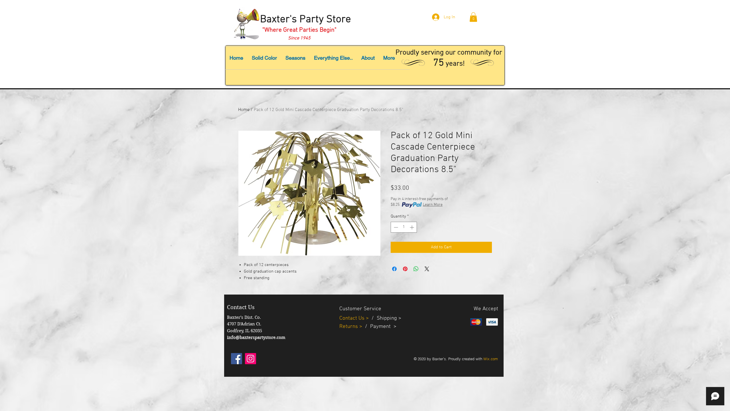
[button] (473, 17)
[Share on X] (426, 268)
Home (244, 110)
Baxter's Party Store (305, 19)
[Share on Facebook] (394, 268)
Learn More (433, 204)
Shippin (385, 318)
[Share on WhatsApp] (416, 268)
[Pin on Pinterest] (405, 268)
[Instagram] (250, 358)
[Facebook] (236, 358)
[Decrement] (395, 227)
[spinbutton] (404, 227)
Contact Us (352, 318)
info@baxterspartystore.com (256, 337)
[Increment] (412, 227)
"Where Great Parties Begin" (299, 30)
